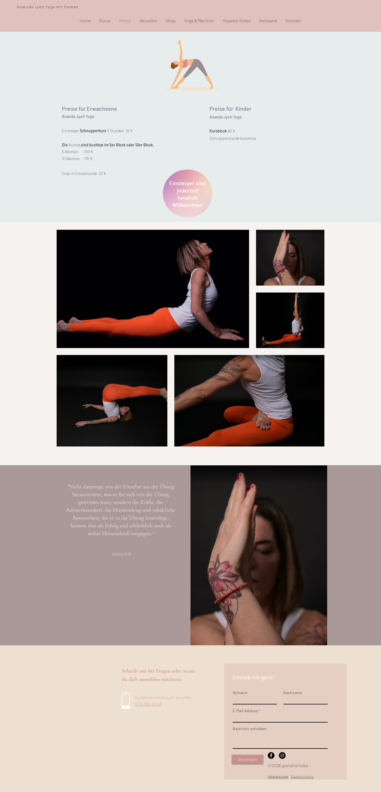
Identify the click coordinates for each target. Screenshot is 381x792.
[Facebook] (271, 755)
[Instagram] (282, 755)
